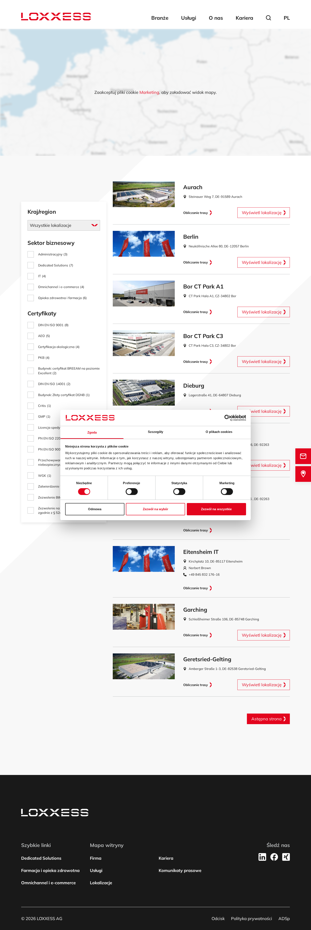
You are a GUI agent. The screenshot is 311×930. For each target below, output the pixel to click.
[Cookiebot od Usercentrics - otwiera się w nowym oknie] (227, 418)
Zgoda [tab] (92, 432)
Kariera (244, 18)
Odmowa (95, 509)
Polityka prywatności (251, 918)
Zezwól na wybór (155, 509)
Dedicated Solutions (41, 858)
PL (287, 18)
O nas (216, 18)
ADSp (284, 918)
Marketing (149, 92)
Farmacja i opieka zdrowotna (50, 870)
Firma (95, 858)
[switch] (132, 491)
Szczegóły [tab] (155, 432)
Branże (159, 18)
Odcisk (218, 918)
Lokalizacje (101, 882)
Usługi (188, 18)
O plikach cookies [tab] (219, 432)
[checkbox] (64, 254)
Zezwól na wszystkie (216, 509)
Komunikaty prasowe (180, 870)
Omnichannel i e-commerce (48, 882)
